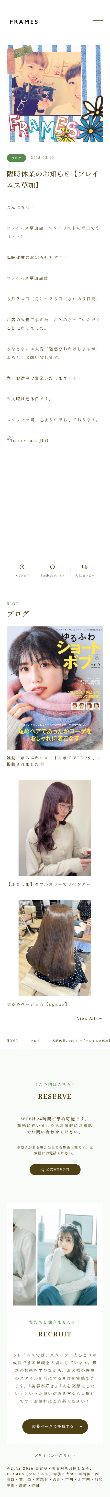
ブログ (35, 1040)
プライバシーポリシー (55, 1455)
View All (86, 1018)
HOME (12, 1040)
